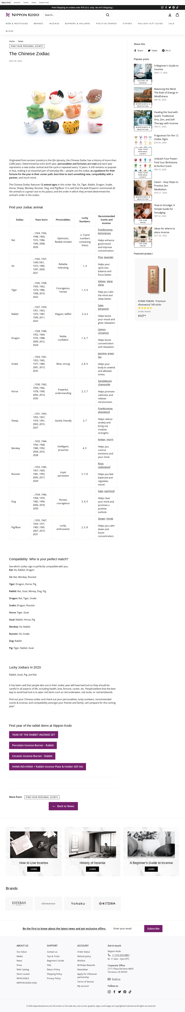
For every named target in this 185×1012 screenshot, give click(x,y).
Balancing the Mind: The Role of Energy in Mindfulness (166, 92)
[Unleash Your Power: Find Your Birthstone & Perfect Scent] (143, 166)
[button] (145, 308)
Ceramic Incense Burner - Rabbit (32, 756)
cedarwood (104, 467)
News (20, 41)
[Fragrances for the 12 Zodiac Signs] (143, 143)
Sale (171, 23)
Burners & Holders (77, 23)
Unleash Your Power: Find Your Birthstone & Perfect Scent (166, 162)
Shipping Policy (54, 973)
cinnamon (103, 332)
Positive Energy (106, 23)
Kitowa (34, 2)
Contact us (52, 951)
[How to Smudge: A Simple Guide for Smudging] (143, 212)
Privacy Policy (54, 978)
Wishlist (81, 960)
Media (20, 956)
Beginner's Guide (55, 960)
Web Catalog (23, 969)
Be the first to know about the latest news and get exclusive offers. (64, 928)
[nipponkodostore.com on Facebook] (114, 991)
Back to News (65, 806)
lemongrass (104, 233)
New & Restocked (17, 23)
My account (83, 985)
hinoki (110, 518)
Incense (54, 23)
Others (127, 23)
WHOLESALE (23, 978)
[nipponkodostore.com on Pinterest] (124, 991)
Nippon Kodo (6, 2)
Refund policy (84, 956)
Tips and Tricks (143, 221)
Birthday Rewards (86, 965)
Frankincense (105, 229)
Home (12, 41)
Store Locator (23, 973)
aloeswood (104, 412)
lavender (108, 257)
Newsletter (82, 969)
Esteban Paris (44, 2)
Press (19, 965)
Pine (100, 257)
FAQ (49, 965)
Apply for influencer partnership (87, 975)
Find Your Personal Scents (27, 46)
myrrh (110, 439)
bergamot (103, 308)
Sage (100, 305)
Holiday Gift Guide (150, 23)
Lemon (102, 329)
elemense (17, 2)
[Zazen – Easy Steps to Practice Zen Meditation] (143, 189)
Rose (100, 463)
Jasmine (102, 353)
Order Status (83, 951)
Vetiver (102, 281)
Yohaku (25, 2)
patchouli (109, 491)
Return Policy (53, 969)
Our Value (22, 951)
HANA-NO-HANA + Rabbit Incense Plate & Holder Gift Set (47, 766)
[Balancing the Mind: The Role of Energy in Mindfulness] (143, 96)
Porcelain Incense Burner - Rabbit (33, 745)
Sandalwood (104, 381)
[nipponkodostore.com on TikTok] (130, 991)
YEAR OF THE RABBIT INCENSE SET (33, 734)
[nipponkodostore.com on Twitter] (119, 991)
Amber (101, 439)
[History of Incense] (92, 844)
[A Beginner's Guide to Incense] (143, 73)
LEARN (33, 869)
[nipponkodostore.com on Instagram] (109, 991)
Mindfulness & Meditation (143, 105)
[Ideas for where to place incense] (143, 236)
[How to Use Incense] (33, 844)
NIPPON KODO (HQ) (27, 982)
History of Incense (143, 82)
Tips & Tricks (53, 956)
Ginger (101, 518)
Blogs (10, 31)
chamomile (104, 384)
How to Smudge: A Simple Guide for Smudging (164, 208)
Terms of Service (85, 981)
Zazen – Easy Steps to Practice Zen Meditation (166, 185)
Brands (38, 23)
